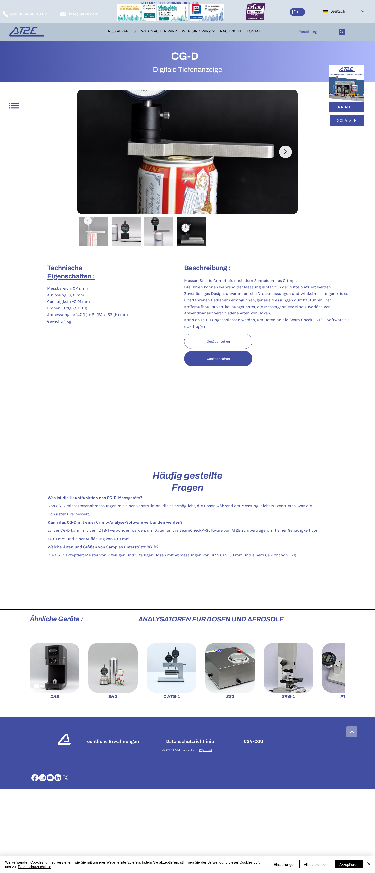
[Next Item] (285, 152)
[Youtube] (50, 777)
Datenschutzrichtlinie (190, 741)
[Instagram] (42, 777)
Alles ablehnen (316, 864)
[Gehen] (351, 731)
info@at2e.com (83, 13)
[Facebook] (35, 777)
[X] (65, 777)
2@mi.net (205, 750)
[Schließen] (369, 864)
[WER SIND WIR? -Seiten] (213, 31)
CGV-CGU (253, 741)
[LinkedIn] (57, 777)
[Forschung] (342, 32)
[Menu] (14, 106)
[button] (297, 12)
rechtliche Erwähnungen (112, 741)
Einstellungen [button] (284, 864)
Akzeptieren (348, 864)
